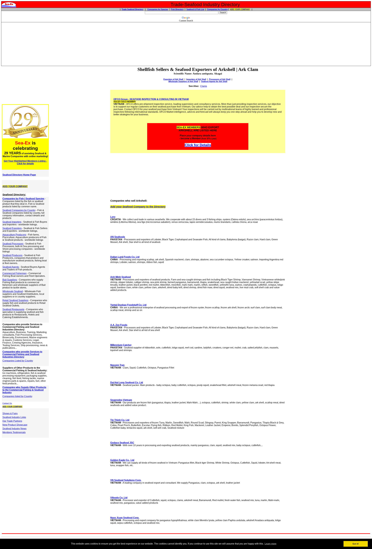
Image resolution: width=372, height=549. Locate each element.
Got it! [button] (356, 544)
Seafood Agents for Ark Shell (214, 81)
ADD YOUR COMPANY (240, 9)
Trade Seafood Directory (132, 9)
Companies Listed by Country (17, 360)
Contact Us (7, 403)
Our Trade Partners (12, 421)
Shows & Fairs (10, 413)
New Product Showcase (14, 425)
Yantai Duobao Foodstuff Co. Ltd (128, 305)
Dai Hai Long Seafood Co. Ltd (126, 382)
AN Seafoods (117, 237)
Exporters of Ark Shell (173, 79)
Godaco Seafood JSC (122, 442)
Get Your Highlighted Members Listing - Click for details (25, 162)
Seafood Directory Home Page (19, 175)
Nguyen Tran (117, 365)
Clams (203, 86)
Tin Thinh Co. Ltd (119, 420)
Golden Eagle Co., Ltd (122, 460)
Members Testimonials (14, 432)
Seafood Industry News (14, 428)
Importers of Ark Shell (196, 79)
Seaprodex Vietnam (121, 400)
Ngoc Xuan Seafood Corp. (124, 517)
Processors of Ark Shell (219, 79)
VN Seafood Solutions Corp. (125, 480)
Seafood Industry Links (14, 417)
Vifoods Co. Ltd (118, 497)
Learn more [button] (270, 543)
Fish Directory (177, 9)
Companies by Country (217, 9)
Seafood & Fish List (195, 9)
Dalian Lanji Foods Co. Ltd (125, 257)
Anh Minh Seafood (120, 277)
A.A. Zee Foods (118, 325)
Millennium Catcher (121, 345)
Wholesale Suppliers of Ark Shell (183, 81)
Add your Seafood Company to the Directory (138, 206)
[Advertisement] (186, 42)
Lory (112, 217)
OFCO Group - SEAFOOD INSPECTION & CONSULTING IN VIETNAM (151, 99)
